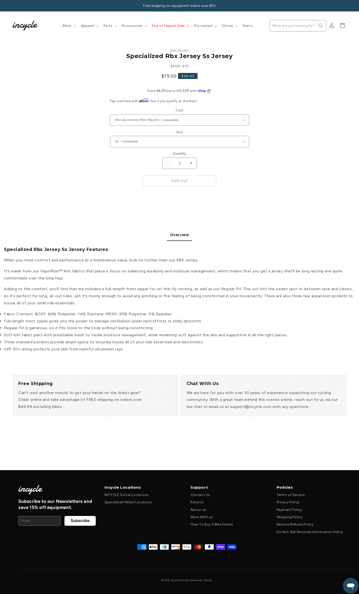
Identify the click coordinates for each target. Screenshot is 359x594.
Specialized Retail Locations (128, 502)
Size (179, 132)
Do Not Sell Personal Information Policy (310, 532)
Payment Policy (289, 510)
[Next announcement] (345, 5)
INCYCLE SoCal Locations (127, 495)
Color (180, 110)
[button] (69, 26)
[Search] (320, 25)
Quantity (179, 153)
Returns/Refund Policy (295, 524)
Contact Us (200, 495)
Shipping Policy (290, 517)
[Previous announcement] (14, 5)
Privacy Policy (288, 502)
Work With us (201, 517)
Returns (196, 502)
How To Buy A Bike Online (211, 524)
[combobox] (298, 25)
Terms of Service (291, 495)
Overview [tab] (179, 234)
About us (198, 510)
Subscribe (80, 521)
